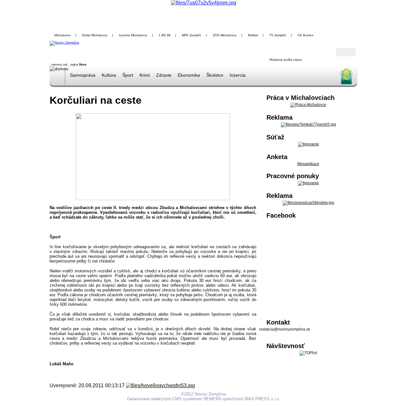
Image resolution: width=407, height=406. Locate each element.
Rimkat (253, 35)
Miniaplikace (308, 164)
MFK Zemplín (191, 35)
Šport (127, 75)
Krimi (145, 75)
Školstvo (214, 75)
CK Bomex (305, 35)
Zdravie (163, 75)
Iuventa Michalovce (133, 35)
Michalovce (62, 35)
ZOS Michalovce (225, 35)
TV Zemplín (277, 35)
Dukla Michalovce (94, 35)
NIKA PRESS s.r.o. (262, 398)
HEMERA (212, 398)
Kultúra (109, 75)
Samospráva (82, 75)
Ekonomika (189, 75)
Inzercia (237, 75)
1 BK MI (164, 35)
